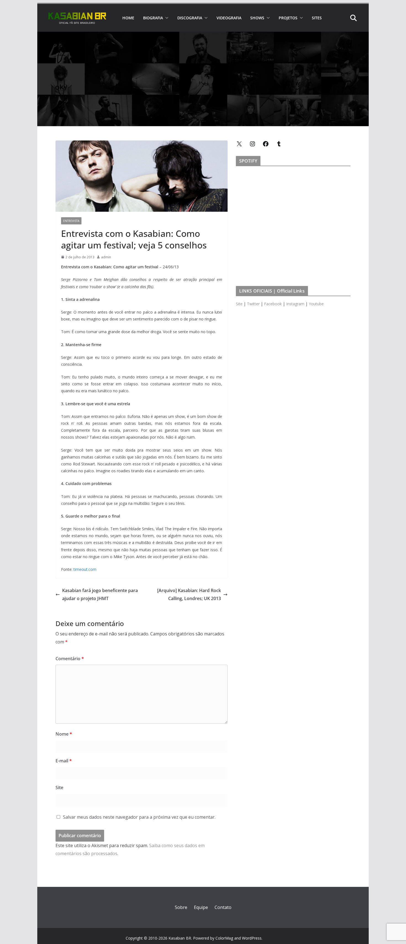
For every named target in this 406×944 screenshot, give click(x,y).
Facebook (273, 303)
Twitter (253, 303)
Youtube (316, 303)
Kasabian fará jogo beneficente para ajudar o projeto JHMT (100, 594)
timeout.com (84, 569)
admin (106, 257)
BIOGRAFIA (153, 17)
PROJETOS (288, 17)
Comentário (70, 659)
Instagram (295, 303)
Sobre (181, 907)
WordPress (252, 938)
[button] (165, 18)
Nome (64, 734)
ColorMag (224, 938)
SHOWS (257, 17)
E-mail (64, 761)
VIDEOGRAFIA (229, 17)
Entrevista (71, 221)
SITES (317, 17)
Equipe (201, 907)
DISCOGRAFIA (189, 17)
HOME (128, 17)
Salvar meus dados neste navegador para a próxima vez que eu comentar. (139, 817)
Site (59, 787)
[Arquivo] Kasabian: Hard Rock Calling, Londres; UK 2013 (189, 594)
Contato (223, 907)
